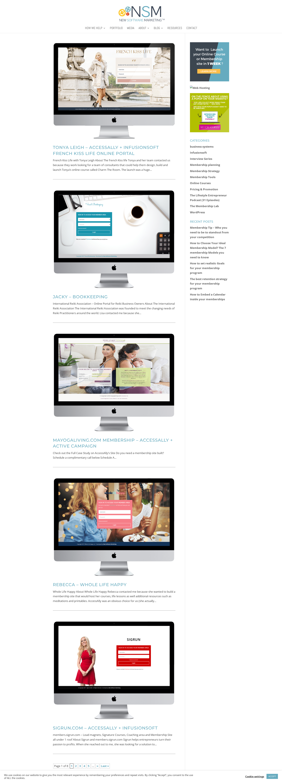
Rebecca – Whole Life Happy (90, 584)
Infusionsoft (198, 152)
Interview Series (201, 159)
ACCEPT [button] (272, 776)
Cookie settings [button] (254, 776)
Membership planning (205, 165)
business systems (201, 146)
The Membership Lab (204, 206)
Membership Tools (202, 177)
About (142, 28)
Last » (105, 766)
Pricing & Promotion (204, 189)
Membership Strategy (205, 171)
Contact (191, 28)
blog (157, 28)
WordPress (197, 212)
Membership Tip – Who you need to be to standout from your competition (209, 232)
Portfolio (116, 28)
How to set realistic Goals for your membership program (207, 268)
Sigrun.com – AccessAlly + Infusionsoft (105, 728)
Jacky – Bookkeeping (80, 296)
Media (130, 28)
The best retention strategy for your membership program (208, 283)
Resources (174, 28)
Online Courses (200, 183)
